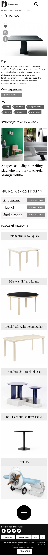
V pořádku (25, 551)
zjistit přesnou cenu (11, 95)
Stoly (7, 106)
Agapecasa (15, 89)
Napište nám (23, 537)
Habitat (8, 207)
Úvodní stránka (6, 10)
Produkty (18, 10)
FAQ (35, 537)
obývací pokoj (35, 106)
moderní (19, 106)
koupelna (21, 112)
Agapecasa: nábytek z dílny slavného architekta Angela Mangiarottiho (22, 170)
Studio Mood (12, 215)
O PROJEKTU (8, 537)
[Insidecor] (10, 4)
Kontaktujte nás (36, 200)
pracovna (35, 112)
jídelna (8, 112)
